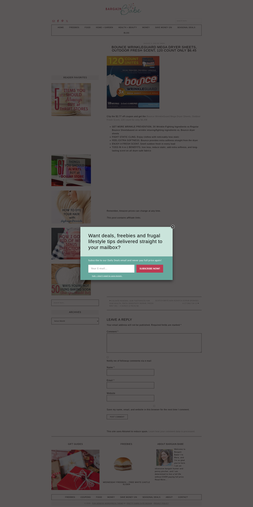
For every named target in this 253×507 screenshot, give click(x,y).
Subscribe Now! (150, 268)
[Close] (172, 227)
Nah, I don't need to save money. (107, 276)
